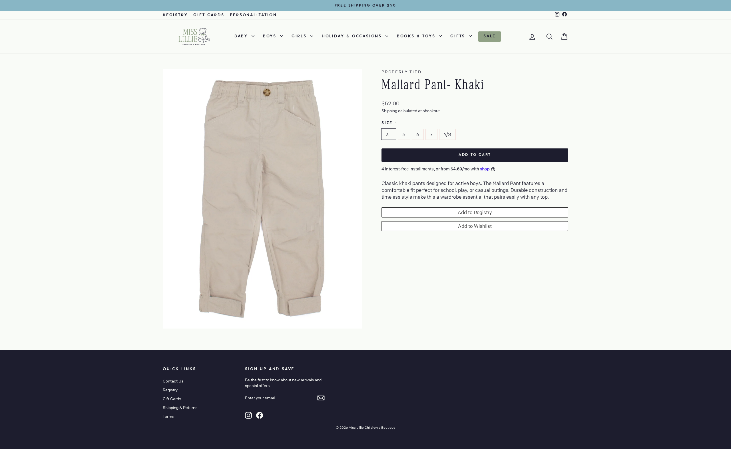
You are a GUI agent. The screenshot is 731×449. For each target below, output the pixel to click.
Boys (271, 36)
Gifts (458, 36)
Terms (168, 416)
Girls (300, 36)
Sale (489, 36)
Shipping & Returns (180, 407)
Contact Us (173, 380)
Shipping (389, 110)
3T (388, 134)
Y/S (447, 134)
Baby (242, 36)
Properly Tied (401, 71)
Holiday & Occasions (353, 36)
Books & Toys (417, 36)
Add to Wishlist (475, 226)
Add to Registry (475, 212)
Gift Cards (208, 15)
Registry (175, 15)
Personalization (253, 15)
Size (389, 123)
